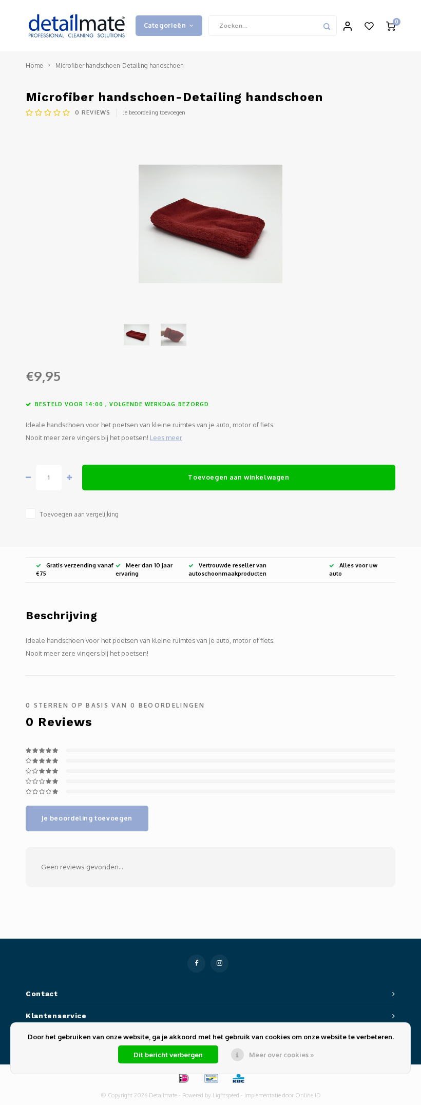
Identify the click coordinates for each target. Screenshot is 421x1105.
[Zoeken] (326, 25)
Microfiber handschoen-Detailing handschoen (119, 65)
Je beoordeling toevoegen (154, 112)
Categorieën (165, 25)
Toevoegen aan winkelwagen (238, 477)
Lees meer (166, 437)
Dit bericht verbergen (168, 1055)
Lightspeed (226, 1095)
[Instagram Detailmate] (219, 964)
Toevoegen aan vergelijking (79, 514)
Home (34, 65)
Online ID (308, 1095)
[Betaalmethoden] (183, 1077)
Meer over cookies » (281, 1055)
